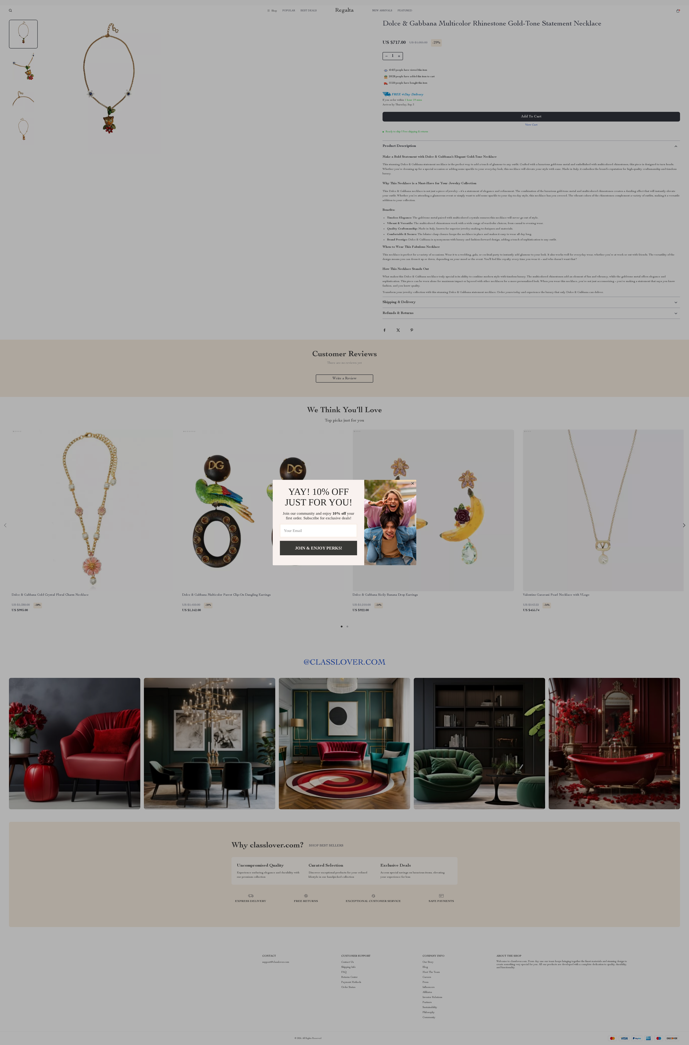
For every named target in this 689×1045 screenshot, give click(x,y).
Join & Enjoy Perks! (318, 548)
